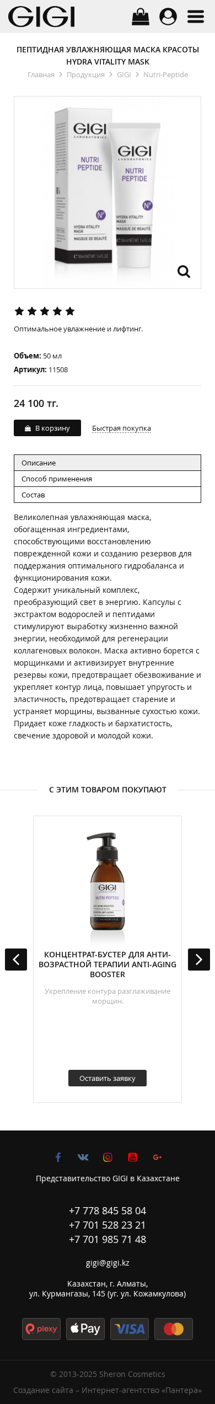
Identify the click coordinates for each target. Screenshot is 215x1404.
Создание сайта (43, 1390)
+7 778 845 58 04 (107, 1210)
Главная (41, 74)
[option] (107, 959)
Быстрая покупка (121, 428)
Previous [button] (16, 959)
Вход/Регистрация (168, 16)
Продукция (86, 74)
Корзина (140, 16)
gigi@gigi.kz (108, 1262)
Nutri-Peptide (165, 74)
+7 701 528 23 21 (107, 1224)
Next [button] (199, 959)
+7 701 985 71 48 (107, 1239)
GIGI (124, 74)
